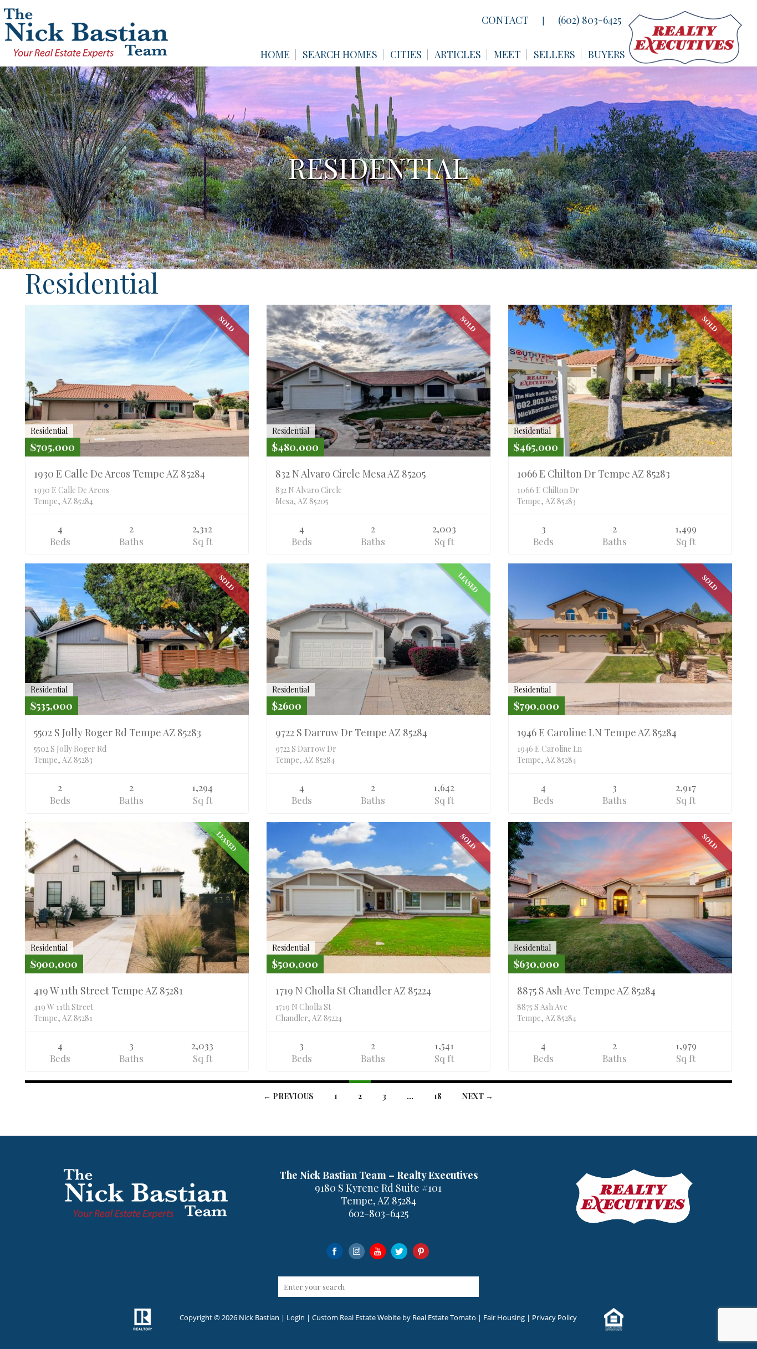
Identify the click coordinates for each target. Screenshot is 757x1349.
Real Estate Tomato (444, 1317)
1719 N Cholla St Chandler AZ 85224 (353, 990)
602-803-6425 (378, 1213)
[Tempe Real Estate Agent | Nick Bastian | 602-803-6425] (86, 33)
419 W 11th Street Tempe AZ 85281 (108, 990)
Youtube (377, 1250)
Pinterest (420, 1250)
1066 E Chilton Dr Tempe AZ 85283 (593, 473)
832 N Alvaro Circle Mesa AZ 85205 (350, 473)
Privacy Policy (554, 1317)
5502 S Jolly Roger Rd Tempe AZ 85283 (117, 732)
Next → (477, 1096)
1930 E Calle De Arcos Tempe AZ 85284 (119, 473)
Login (296, 1317)
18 (438, 1096)
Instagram (356, 1250)
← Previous (288, 1096)
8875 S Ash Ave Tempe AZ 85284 (586, 990)
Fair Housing (504, 1317)
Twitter (399, 1250)
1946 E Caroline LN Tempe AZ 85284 (597, 732)
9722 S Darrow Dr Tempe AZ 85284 (351, 732)
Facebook (334, 1250)
